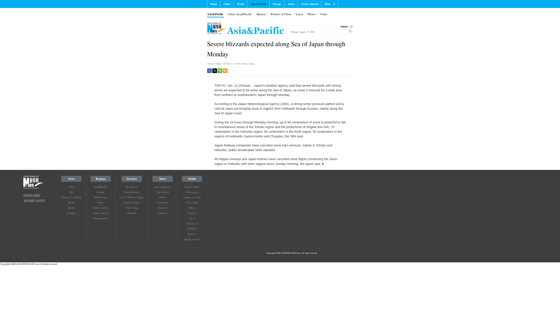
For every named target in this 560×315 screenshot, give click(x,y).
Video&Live (162, 192)
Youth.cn (192, 213)
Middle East (100, 197)
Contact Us (163, 213)
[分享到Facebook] (209, 70)
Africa (291, 4)
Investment (131, 186)
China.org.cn (192, 192)
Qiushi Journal (192, 239)
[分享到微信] (220, 70)
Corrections (162, 202)
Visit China (132, 207)
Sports (71, 207)
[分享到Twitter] (214, 70)
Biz (71, 192)
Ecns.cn (192, 234)
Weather (131, 213)
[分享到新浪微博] (225, 70)
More (330, 4)
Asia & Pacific (258, 4)
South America (101, 213)
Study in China (132, 202)
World (240, 4)
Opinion (261, 14)
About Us (163, 207)
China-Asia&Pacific (240, 14)
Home (213, 4)
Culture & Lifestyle (71, 197)
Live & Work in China (132, 197)
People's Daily (192, 186)
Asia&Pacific (215, 14)
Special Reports (162, 186)
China (227, 4)
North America (309, 4)
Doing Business (131, 192)
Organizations (100, 218)
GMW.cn (192, 228)
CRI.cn (192, 207)
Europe (277, 4)
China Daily (192, 202)
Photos (312, 14)
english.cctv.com (192, 197)
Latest (299, 14)
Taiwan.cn (192, 223)
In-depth (71, 213)
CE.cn (192, 218)
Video (323, 14)
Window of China (280, 14)
